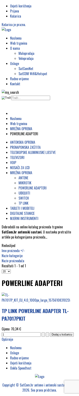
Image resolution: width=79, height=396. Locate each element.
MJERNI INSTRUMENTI (24, 218)
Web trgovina (18, 43)
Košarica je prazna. (14, 24)
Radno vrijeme (19, 78)
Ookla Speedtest (20, 368)
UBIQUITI (24, 193)
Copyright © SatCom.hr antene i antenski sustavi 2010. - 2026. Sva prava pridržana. (39, 387)
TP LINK (23, 203)
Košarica (15, 16)
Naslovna (15, 38)
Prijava (14, 11)
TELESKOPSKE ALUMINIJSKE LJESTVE (33, 152)
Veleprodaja (26, 58)
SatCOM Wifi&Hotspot (33, 73)
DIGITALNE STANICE (22, 213)
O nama (15, 48)
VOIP (13, 162)
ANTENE (23, 177)
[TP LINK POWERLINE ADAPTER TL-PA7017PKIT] (39, 300)
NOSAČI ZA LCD (20, 167)
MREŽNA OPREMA (21, 172)
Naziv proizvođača (13, 260)
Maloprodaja (26, 53)
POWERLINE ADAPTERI (33, 187)
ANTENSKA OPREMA (22, 142)
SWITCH (24, 198)
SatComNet (26, 68)
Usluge (14, 63)
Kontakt (15, 83)
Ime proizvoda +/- (13, 250)
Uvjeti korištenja (20, 5)
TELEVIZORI (17, 157)
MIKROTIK (25, 182)
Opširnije (7, 339)
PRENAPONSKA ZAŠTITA (25, 147)
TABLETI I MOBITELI (22, 208)
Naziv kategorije (12, 255)
